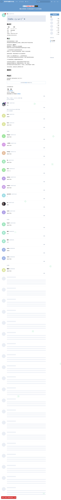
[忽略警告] (15, 497)
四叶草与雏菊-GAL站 (9, 1)
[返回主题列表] (1, 1)
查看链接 (11, 90)
